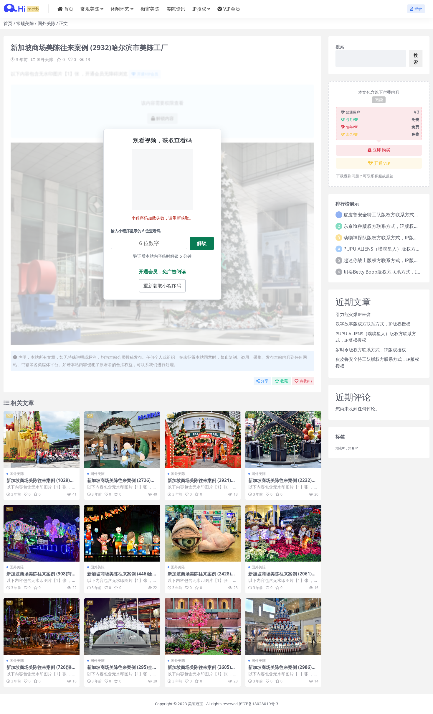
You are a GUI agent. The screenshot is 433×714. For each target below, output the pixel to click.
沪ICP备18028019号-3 (258, 703)
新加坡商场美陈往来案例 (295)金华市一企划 (122, 669)
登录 (418, 8)
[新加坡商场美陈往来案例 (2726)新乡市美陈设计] (122, 439)
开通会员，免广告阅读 (162, 271)
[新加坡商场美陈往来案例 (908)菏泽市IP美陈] (42, 533)
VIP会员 (231, 9)
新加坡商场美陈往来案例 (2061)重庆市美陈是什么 (282, 576)
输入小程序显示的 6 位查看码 (136, 230)
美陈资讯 (175, 9)
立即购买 (381, 150)
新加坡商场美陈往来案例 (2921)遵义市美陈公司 (201, 482)
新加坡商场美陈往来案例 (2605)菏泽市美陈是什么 (201, 669)
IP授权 (199, 9)
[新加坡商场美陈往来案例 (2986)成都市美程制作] (283, 626)
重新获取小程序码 (162, 285)
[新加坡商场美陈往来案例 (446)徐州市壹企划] (122, 533)
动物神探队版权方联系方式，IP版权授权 (385, 237)
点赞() (306, 381)
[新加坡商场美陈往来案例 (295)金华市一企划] (122, 626)
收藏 (284, 381)
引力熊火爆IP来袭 (353, 314)
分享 (264, 381)
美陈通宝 (195, 703)
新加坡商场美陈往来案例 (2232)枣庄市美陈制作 (282, 482)
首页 (68, 9)
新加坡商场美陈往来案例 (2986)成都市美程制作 (282, 669)
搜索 (340, 47)
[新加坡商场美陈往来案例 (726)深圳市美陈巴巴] (42, 626)
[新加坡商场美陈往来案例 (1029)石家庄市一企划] (42, 439)
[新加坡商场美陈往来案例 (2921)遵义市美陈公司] (203, 439)
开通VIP (382, 163)
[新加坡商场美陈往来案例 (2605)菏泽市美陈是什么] (203, 626)
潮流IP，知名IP (347, 448)
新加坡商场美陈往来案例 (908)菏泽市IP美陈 (41, 576)
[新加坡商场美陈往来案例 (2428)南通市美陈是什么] (203, 533)
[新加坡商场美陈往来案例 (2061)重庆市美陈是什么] (283, 533)
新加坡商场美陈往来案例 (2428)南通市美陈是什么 (201, 576)
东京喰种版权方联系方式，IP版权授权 (383, 226)
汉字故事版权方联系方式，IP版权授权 (373, 324)
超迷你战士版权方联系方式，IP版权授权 (385, 260)
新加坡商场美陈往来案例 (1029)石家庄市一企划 (40, 482)
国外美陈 (46, 23)
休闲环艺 (119, 9)
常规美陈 (89, 9)
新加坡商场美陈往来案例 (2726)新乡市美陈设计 (121, 482)
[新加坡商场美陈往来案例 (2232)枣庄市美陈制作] (283, 439)
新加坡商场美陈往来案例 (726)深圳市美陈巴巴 (41, 669)
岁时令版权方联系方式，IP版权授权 (371, 350)
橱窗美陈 (150, 9)
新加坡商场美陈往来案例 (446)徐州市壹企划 (122, 576)
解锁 (201, 243)
